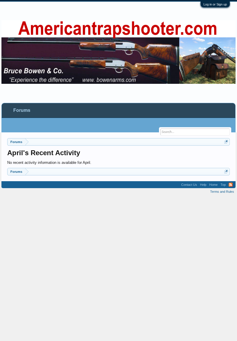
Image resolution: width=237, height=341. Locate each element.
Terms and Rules (222, 191)
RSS (231, 185)
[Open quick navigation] (226, 142)
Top (223, 184)
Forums (21, 110)
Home (213, 184)
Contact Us (189, 184)
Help (203, 184)
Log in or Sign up (215, 4)
